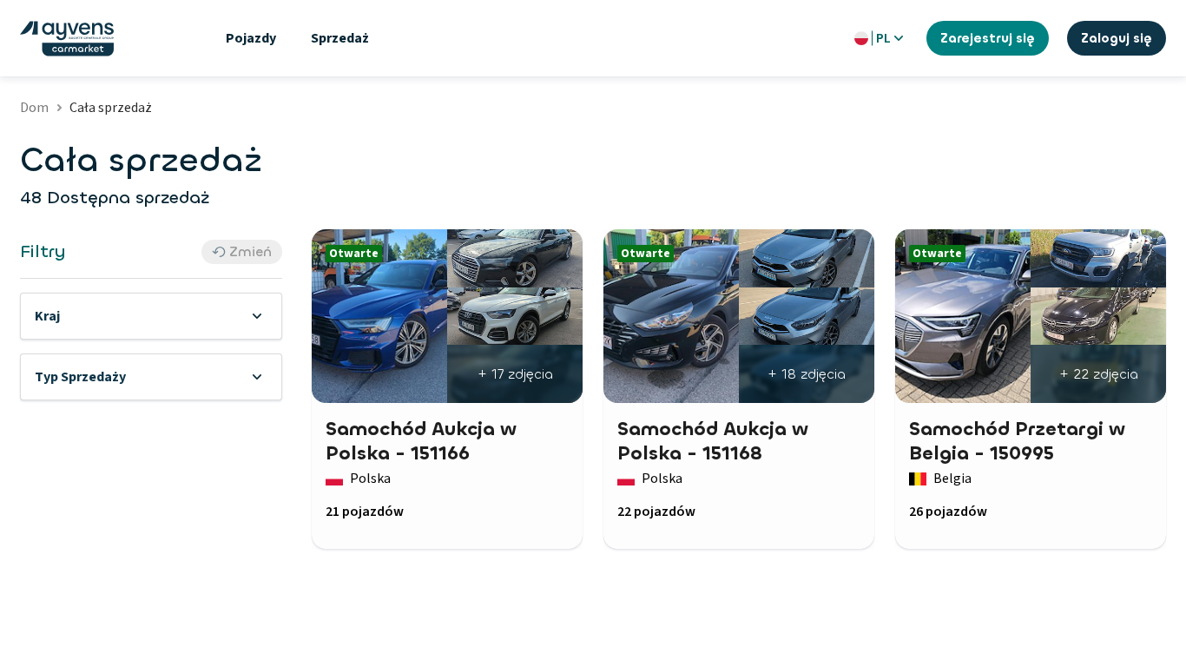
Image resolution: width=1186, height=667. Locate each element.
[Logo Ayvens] (67, 38)
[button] (151, 316)
